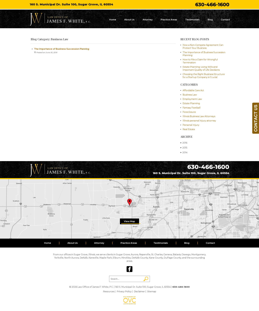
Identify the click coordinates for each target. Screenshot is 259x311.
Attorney (148, 19)
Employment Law (192, 99)
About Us (129, 19)
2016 (183, 143)
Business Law (190, 94)
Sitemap (151, 291)
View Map (129, 221)
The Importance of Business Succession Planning (61, 49)
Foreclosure (189, 112)
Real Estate (189, 129)
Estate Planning (191, 103)
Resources (108, 291)
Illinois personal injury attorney (199, 120)
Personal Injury (191, 125)
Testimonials (192, 19)
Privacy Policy (124, 291)
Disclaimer (139, 291)
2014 (183, 152)
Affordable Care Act (193, 90)
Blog (210, 19)
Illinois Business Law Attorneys (199, 116)
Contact (225, 19)
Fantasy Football (192, 107)
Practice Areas (169, 19)
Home (112, 19)
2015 (183, 147)
